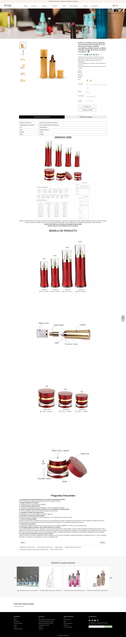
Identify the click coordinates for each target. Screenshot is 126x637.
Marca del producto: (80, 75)
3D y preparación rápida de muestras (47, 619)
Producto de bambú (18, 628)
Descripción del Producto (42, 117)
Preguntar (86, 106)
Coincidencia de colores (44, 625)
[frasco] (90, 80)
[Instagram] (98, 620)
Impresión (41, 627)
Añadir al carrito (86, 110)
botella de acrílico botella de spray (45, 547)
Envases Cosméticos (18, 623)
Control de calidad (68, 627)
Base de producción (68, 623)
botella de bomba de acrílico (56, 549)
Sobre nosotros (67, 619)
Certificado (66, 625)
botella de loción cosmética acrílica (27, 547)
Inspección (41, 628)
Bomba (15, 619)
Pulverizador (16, 621)
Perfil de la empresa (86, 117)
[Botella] (87, 80)
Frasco (15, 627)
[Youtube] (95, 620)
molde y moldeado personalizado (46, 621)
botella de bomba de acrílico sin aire (73, 547)
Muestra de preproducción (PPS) (46, 623)
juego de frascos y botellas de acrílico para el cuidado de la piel (34, 549)
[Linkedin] (92, 620)
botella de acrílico (59, 547)
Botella (15, 625)
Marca (65, 621)
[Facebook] (90, 620)
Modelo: (80, 70)
